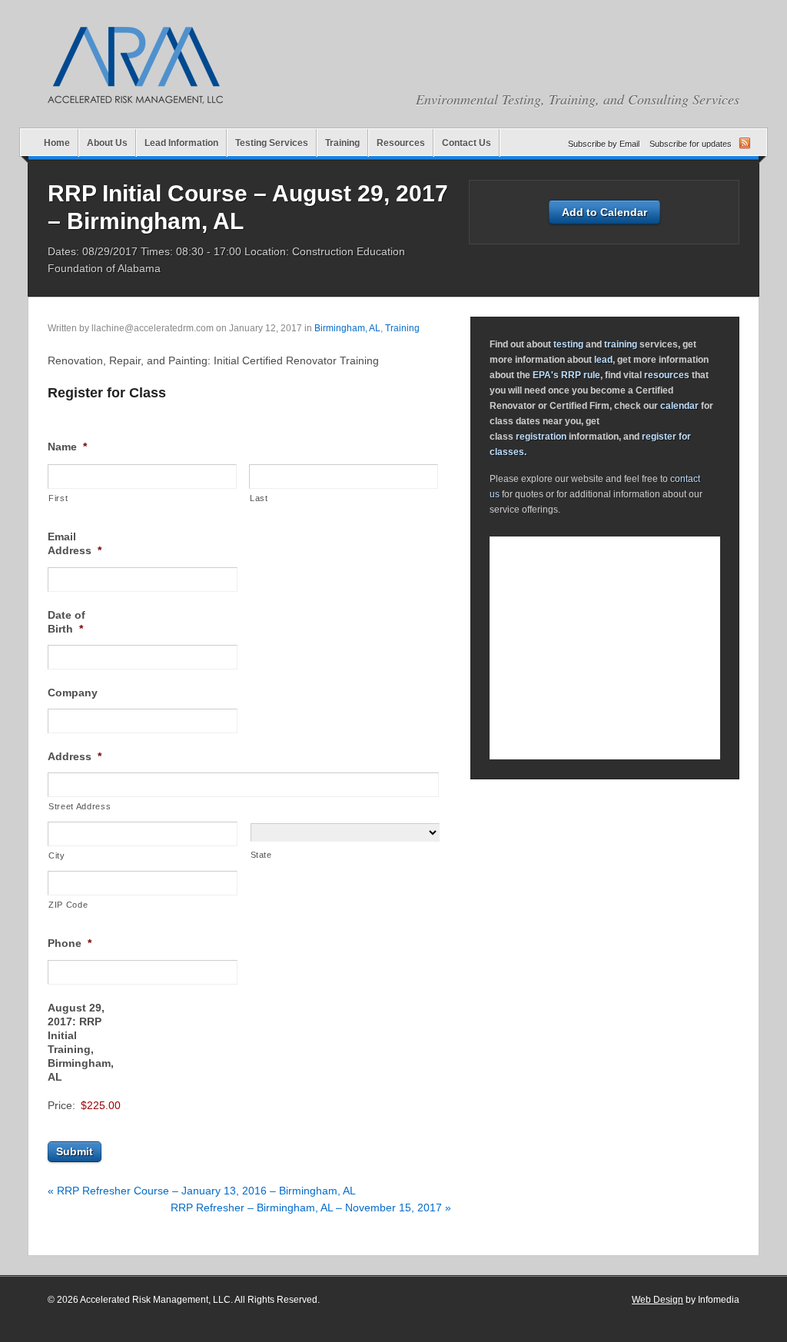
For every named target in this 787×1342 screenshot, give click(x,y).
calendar (679, 405)
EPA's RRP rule (566, 375)
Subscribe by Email (603, 143)
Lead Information (181, 143)
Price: (61, 1105)
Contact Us (466, 143)
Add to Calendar (604, 212)
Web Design (657, 1299)
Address (74, 756)
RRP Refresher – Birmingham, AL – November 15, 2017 (311, 1207)
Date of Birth (66, 622)
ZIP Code (68, 904)
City (56, 855)
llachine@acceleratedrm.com (152, 328)
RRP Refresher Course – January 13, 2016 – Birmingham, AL (202, 1190)
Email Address (74, 543)
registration (541, 436)
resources (666, 375)
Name (67, 446)
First (58, 498)
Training (342, 143)
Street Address (79, 806)
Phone (69, 943)
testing (568, 344)
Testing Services (271, 143)
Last (259, 498)
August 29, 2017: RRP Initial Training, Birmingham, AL (81, 1043)
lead (603, 359)
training (620, 344)
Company (73, 692)
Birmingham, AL (347, 328)
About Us (107, 143)
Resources (401, 143)
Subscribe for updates (690, 143)
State (261, 854)
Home (57, 143)
